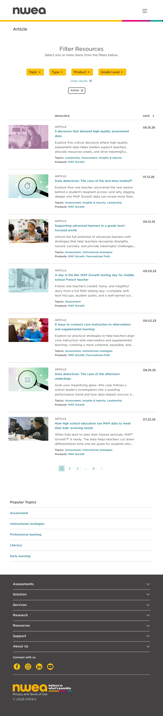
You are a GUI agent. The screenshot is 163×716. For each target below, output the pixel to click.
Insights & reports (110, 157)
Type (55, 72)
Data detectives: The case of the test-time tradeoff (93, 180)
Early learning (20, 556)
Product (80, 72)
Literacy (16, 545)
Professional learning (25, 534)
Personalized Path (98, 256)
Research (20, 615)
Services (20, 605)
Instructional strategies (97, 252)
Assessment (89, 157)
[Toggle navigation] (144, 11)
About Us (20, 646)
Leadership (72, 157)
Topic (33, 72)
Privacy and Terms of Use (30, 694)
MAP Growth (76, 161)
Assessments (23, 584)
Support (19, 636)
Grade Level (110, 72)
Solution (20, 594)
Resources (21, 625)
